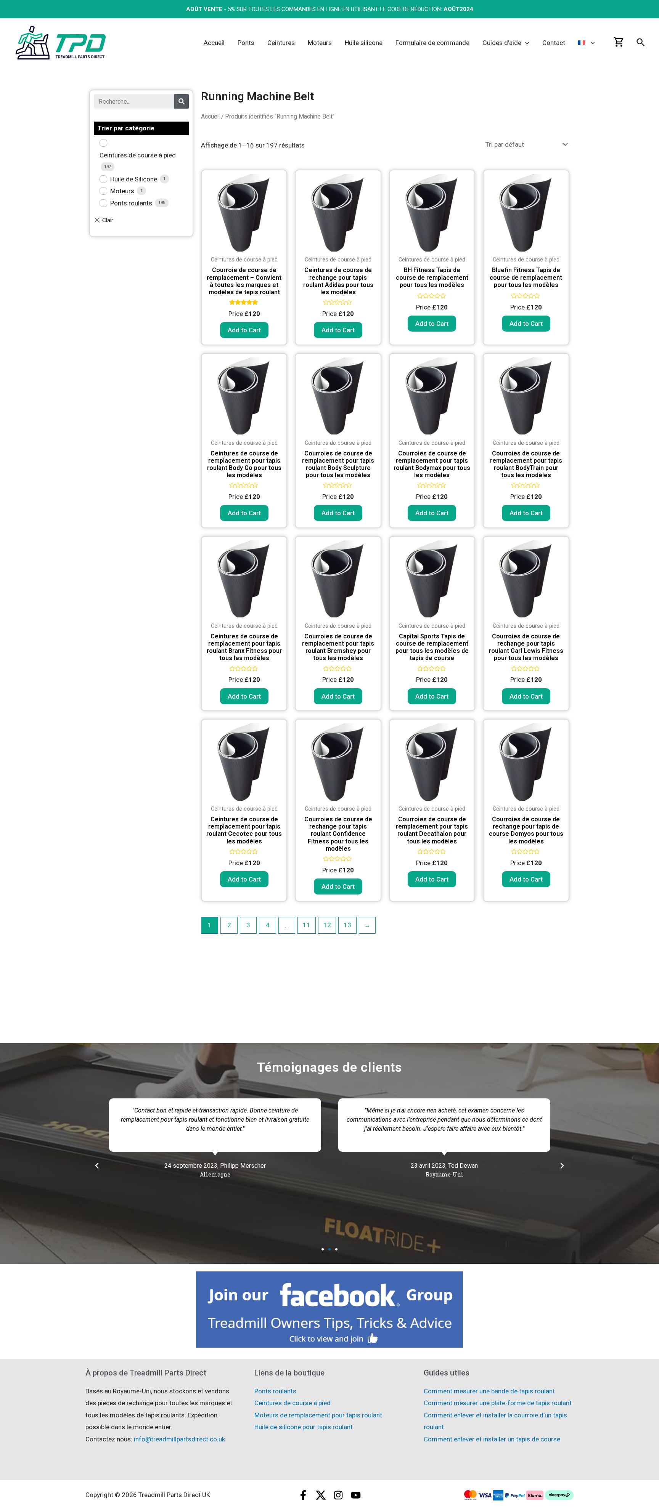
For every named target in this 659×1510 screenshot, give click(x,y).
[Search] (181, 101)
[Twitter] (321, 1495)
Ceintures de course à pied (138, 155)
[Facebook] (303, 1495)
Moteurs (122, 191)
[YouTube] (356, 1495)
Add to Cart (244, 330)
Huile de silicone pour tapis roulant (303, 1427)
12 (327, 925)
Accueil (210, 116)
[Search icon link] (641, 43)
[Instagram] (338, 1495)
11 (306, 925)
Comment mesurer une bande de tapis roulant (489, 1391)
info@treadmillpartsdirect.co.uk (179, 1439)
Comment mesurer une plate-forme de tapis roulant (498, 1403)
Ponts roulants (131, 203)
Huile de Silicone (133, 179)
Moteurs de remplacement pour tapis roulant (318, 1415)
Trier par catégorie (126, 128)
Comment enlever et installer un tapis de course (492, 1439)
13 (347, 925)
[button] (322, 1249)
